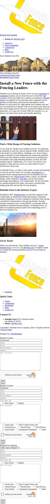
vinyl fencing (36, 172)
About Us (8, 43)
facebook (8, 292)
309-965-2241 (19, 39)
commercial (42, 94)
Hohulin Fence (19, 195)
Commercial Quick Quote (10, 75)
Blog (7, 50)
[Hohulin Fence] (25, 33)
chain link (23, 179)
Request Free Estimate (8, 35)
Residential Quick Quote (9, 77)
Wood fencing (19, 177)
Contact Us (9, 52)
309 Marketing (16, 334)
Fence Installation (11, 45)
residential (4, 96)
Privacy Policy (6, 330)
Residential (9, 305)
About (7, 301)
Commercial (9, 47)
